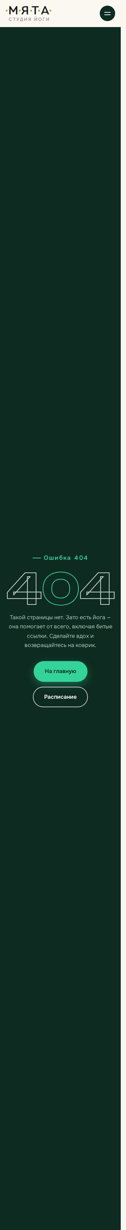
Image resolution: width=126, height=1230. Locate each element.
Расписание (60, 696)
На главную (60, 671)
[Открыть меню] (107, 13)
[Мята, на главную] (29, 13)
